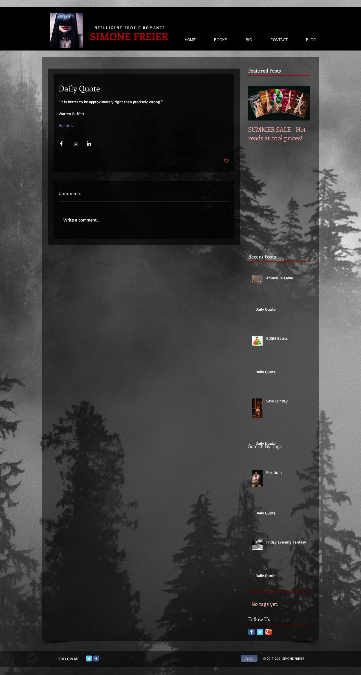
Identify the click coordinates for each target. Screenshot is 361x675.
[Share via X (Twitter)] (75, 143)
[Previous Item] (257, 103)
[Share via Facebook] (61, 143)
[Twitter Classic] (260, 632)
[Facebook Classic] (251, 632)
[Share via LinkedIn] (89, 143)
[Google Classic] (268, 632)
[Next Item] (301, 103)
